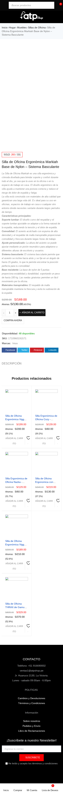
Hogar (12, 27)
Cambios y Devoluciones (31, 698)
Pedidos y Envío (31, 726)
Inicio (5, 27)
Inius (15, 343)
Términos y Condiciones (31, 703)
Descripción (12, 363)
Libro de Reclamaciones (31, 730)
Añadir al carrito (33, 312)
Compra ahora (13, 320)
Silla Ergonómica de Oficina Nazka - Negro (16, 482)
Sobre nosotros (31, 721)
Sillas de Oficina (37, 27)
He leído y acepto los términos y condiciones (33, 763)
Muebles (22, 27)
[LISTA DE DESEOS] (28, 440)
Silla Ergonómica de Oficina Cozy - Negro (46, 419)
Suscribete (32, 757)
